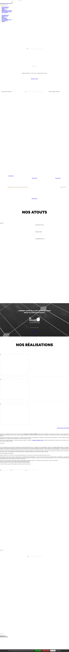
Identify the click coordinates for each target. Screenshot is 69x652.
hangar (42, 440)
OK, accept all (38, 650)
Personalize (53, 650)
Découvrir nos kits (34, 78)
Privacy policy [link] (58, 650)
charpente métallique (36, 440)
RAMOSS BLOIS (3, 401)
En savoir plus (11, 175)
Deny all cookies (46, 650)
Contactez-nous (4, 4)
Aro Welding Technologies (5, 376)
